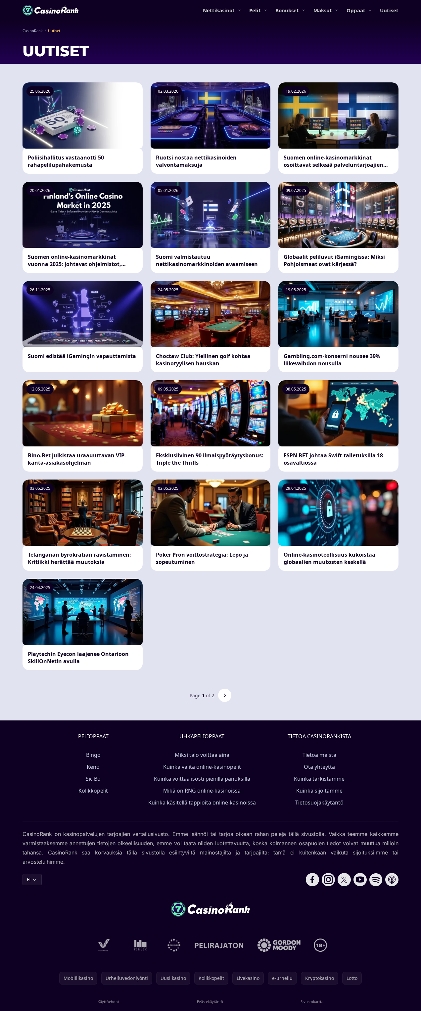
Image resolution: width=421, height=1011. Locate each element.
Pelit (255, 10)
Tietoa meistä (319, 754)
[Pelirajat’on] (219, 945)
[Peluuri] (174, 945)
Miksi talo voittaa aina (202, 754)
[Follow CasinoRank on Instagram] (328, 879)
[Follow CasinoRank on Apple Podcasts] (391, 879)
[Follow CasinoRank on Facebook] (312, 879)
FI (29, 879)
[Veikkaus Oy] (104, 945)
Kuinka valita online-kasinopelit (202, 766)
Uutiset (389, 10)
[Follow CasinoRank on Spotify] (376, 879)
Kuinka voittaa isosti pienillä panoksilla (202, 778)
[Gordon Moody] (279, 945)
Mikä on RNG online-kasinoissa (202, 790)
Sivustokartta (312, 1001)
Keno (93, 766)
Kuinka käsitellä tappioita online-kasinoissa (202, 802)
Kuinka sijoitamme (319, 790)
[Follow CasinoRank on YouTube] (360, 879)
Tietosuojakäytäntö (319, 802)
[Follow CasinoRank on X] (344, 879)
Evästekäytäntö (210, 1001)
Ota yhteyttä (319, 766)
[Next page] (224, 695)
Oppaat (356, 10)
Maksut (322, 10)
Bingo (93, 754)
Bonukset (287, 10)
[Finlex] (140, 945)
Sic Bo (93, 778)
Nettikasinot (219, 10)
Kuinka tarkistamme (319, 778)
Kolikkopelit (93, 790)
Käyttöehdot (108, 1001)
